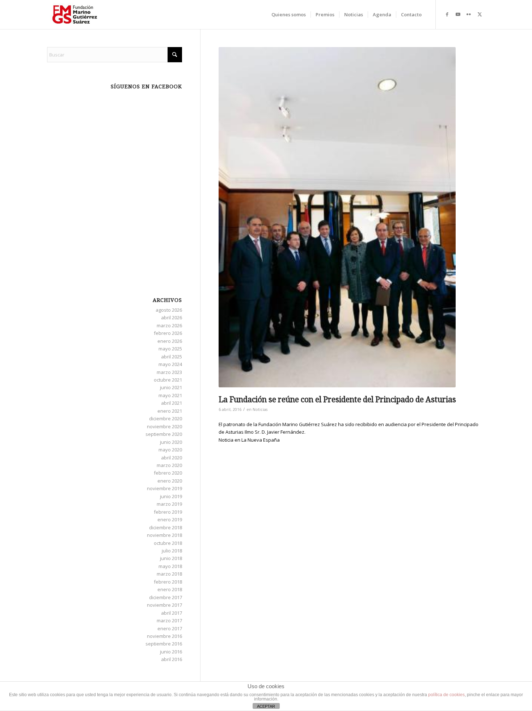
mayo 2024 (170, 364)
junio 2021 (171, 387)
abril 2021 (171, 403)
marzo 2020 (169, 465)
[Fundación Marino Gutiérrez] (74, 14)
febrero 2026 (168, 333)
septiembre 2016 (163, 643)
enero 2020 (169, 480)
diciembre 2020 (165, 418)
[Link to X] (479, 14)
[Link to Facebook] (447, 14)
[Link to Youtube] (457, 14)
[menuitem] (289, 14)
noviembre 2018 (164, 535)
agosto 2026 (169, 310)
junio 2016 (171, 651)
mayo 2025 (170, 348)
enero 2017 (169, 628)
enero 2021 (169, 411)
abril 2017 (171, 613)
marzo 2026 (169, 325)
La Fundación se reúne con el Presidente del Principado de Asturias (337, 399)
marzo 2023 (169, 372)
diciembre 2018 (165, 527)
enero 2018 (169, 589)
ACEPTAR (266, 706)
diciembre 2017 (165, 597)
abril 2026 (171, 317)
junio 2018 (171, 558)
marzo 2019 (169, 504)
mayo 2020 (170, 449)
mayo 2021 (170, 395)
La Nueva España (260, 440)
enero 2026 (169, 341)
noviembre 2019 (164, 488)
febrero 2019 (168, 512)
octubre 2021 (168, 379)
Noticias (260, 409)
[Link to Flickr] (468, 14)
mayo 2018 (170, 566)
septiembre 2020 (163, 434)
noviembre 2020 (164, 426)
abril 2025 (171, 356)
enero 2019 (169, 519)
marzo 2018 (169, 574)
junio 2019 (171, 496)
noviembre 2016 (164, 636)
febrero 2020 (168, 473)
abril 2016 (171, 659)
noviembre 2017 (164, 605)
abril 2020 (171, 457)
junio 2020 (171, 442)
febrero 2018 (168, 582)
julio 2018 (172, 550)
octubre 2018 (168, 543)
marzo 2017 (169, 620)
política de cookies (446, 694)
